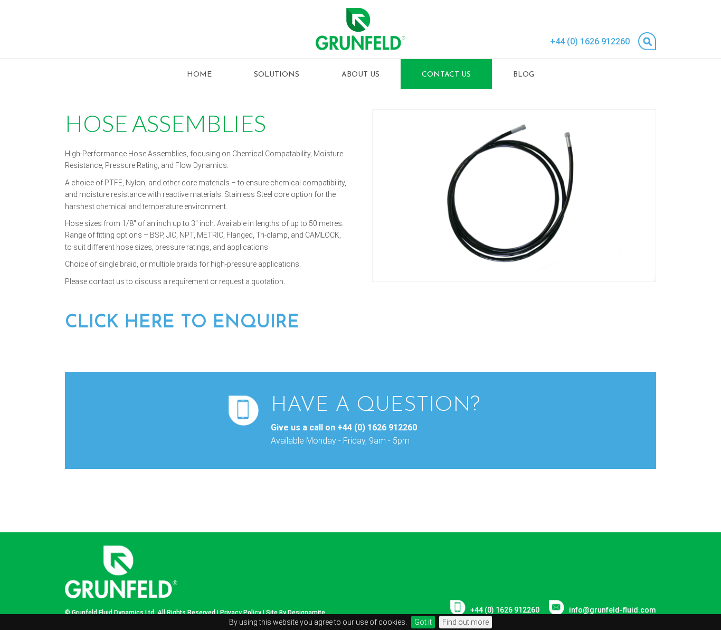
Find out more (465, 622)
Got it (423, 622)
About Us (360, 75)
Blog (523, 75)
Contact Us (446, 75)
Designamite (306, 612)
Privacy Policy (240, 612)
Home (199, 75)
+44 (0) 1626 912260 (590, 41)
